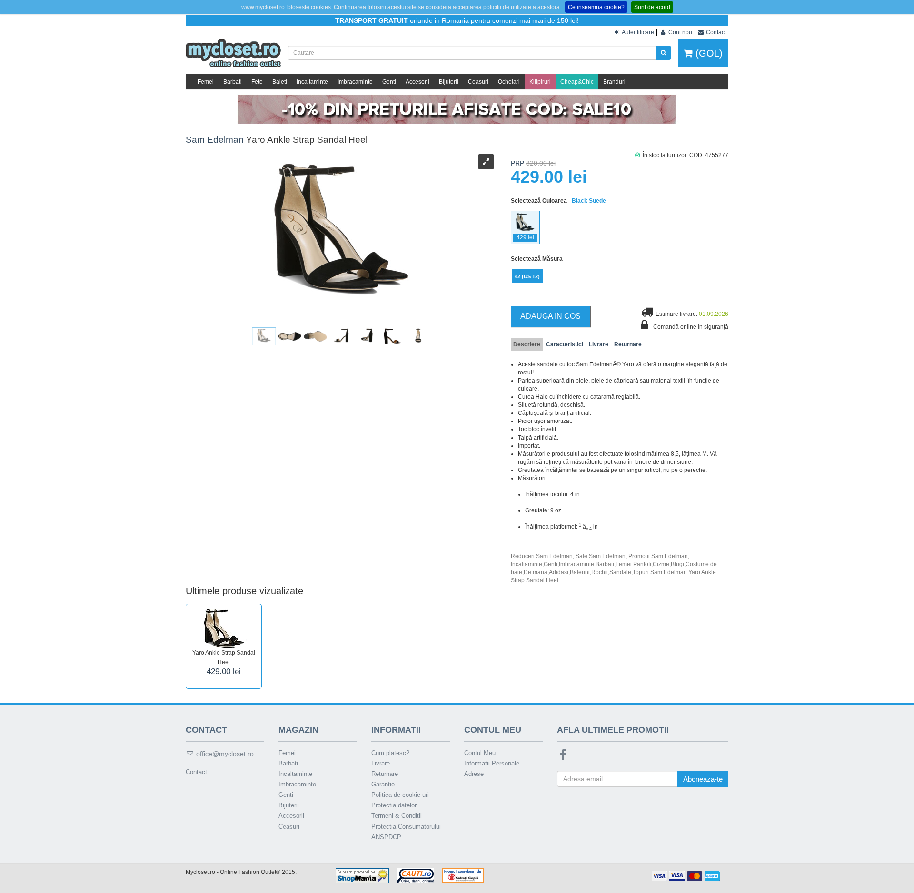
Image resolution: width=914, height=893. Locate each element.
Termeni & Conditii (396, 815)
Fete (257, 82)
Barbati (232, 82)
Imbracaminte (355, 82)
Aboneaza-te (703, 779)
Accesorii (417, 82)
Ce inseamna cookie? (596, 7)
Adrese (474, 773)
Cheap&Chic (577, 82)
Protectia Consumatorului (406, 826)
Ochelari (509, 82)
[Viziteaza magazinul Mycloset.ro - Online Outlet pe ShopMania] (362, 875)
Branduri (614, 82)
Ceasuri (478, 82)
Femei (206, 82)
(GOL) (708, 53)
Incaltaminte (312, 82)
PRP (517, 163)
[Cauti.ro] (415, 875)
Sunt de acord (652, 7)
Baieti (279, 82)
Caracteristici (564, 344)
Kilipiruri (540, 82)
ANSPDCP (386, 837)
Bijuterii (448, 82)
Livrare (598, 344)
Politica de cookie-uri (400, 794)
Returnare (628, 344)
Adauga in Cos (550, 316)
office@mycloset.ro (224, 753)
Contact (196, 771)
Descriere (526, 344)
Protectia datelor (394, 805)
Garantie (383, 784)
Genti (389, 82)
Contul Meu (480, 752)
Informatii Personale (491, 763)
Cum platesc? (390, 752)
